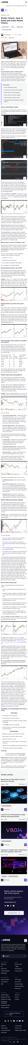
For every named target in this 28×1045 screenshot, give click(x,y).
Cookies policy (18, 1025)
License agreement (5, 1030)
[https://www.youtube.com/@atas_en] (20, 1021)
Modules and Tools (5, 997)
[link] (4, 10)
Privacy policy (4, 1028)
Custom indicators (5, 970)
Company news (18, 970)
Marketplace (4, 973)
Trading (16, 966)
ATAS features (18, 968)
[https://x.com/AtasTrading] (11, 1021)
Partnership (3, 1032)
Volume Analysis (5, 994)
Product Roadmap (19, 986)
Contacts (17, 999)
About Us (17, 994)
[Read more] (25, 809)
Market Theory (18, 964)
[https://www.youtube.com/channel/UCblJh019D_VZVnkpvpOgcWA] (8, 906)
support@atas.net (10, 902)
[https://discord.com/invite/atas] (22, 1021)
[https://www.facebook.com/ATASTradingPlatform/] (11, 906)
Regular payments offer (20, 1030)
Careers (17, 997)
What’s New (17, 988)
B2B (2, 984)
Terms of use (18, 1028)
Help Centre (4, 968)
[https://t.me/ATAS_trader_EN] (17, 1021)
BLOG (16, 962)
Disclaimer (3, 1025)
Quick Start (3, 964)
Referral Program (5, 979)
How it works (18, 981)
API (2, 966)
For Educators (4, 981)
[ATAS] (4, 2)
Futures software (5, 1007)
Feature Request (19, 984)
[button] (25, 940)
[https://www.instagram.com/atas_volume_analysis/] (14, 906)
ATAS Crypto (18, 979)
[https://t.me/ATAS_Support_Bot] (5, 906)
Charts (19, 34)
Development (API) (5, 1005)
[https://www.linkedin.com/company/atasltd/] (5, 1021)
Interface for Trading (6, 999)
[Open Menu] (26, 2)
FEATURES (3, 992)
